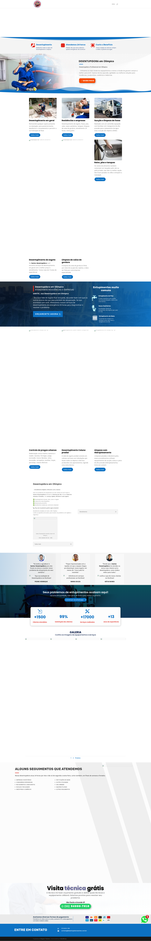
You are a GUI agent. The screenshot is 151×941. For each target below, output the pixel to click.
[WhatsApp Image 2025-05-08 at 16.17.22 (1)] (113, 639)
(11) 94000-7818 (76, 906)
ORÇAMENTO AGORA (46, 314)
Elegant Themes (45, 939)
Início (113, 4)
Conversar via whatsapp (74, 600)
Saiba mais (88, 81)
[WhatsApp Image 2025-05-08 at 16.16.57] (37, 639)
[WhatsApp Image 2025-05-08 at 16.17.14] (63, 639)
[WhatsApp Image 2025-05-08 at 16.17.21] (88, 639)
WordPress (63, 939)
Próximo (77, 758)
